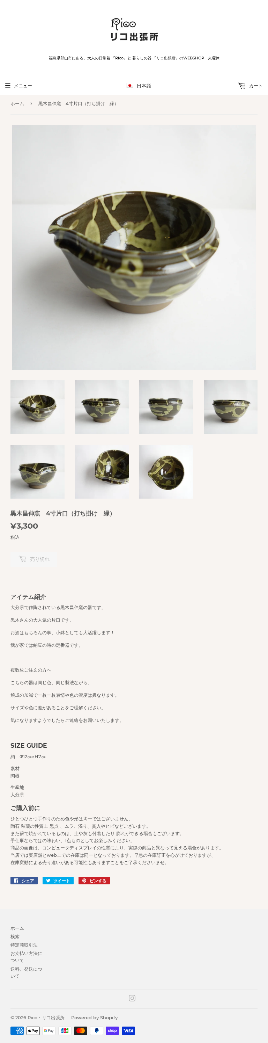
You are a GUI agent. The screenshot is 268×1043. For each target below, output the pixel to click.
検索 (15, 936)
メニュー (23, 85)
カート (255, 85)
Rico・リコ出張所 (46, 1017)
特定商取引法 (24, 945)
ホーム (17, 103)
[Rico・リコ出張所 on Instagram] (132, 999)
